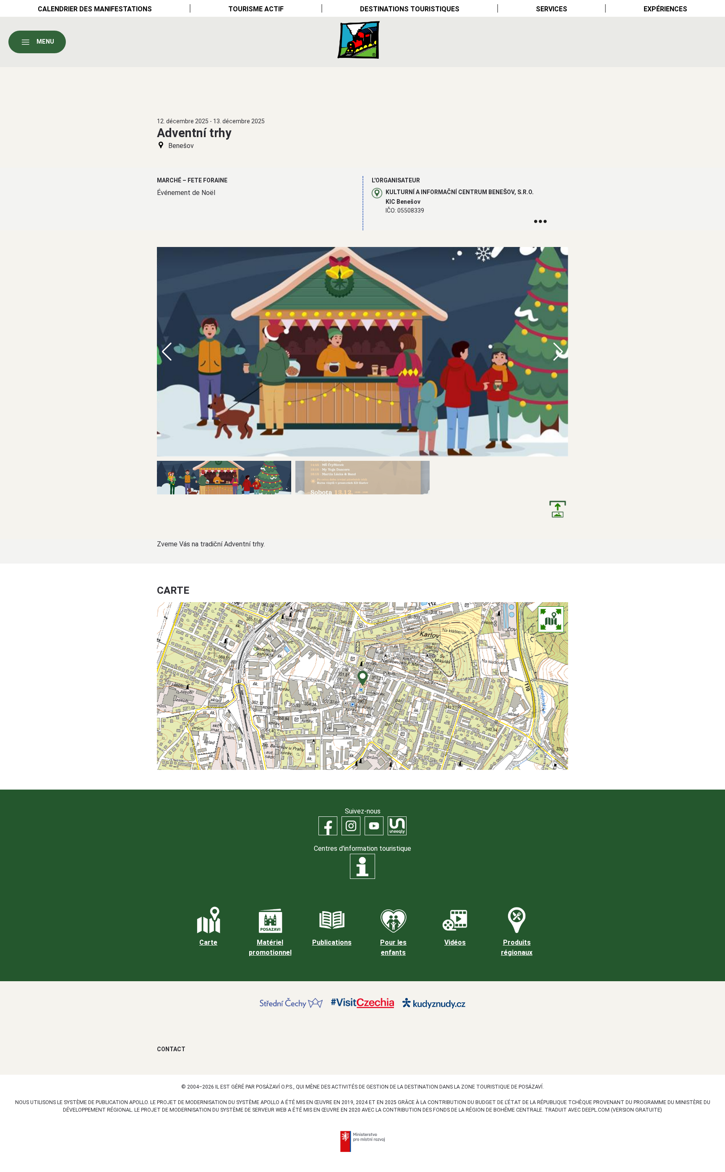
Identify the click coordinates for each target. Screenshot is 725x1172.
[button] (558, 352)
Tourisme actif (256, 9)
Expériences (665, 9)
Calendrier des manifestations (95, 9)
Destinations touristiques (409, 9)
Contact (171, 1049)
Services (551, 9)
